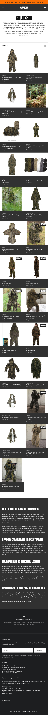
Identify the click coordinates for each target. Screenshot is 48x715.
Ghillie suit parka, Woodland (35, 385)
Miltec (4, 75)
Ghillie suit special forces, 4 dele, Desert (10, 181)
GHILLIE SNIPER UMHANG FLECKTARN (10, 249)
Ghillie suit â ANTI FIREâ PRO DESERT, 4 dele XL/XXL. (35, 453)
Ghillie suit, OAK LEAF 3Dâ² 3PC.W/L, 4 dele (10, 317)
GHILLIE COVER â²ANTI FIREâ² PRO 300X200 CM (11, 147)
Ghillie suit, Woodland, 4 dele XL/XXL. (35, 146)
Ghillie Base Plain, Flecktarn (10, 417)
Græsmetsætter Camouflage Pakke (11, 215)
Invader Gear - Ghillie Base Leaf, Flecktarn (12, 453)
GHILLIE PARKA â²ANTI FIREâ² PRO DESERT (35, 317)
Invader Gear (30, 75)
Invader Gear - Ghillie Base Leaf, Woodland (12, 112)
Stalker (4, 281)
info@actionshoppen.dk (14, 671)
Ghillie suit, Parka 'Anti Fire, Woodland (10, 487)
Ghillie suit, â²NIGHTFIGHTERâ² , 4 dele (36, 418)
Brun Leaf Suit (30, 350)
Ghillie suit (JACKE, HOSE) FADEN (34, 249)
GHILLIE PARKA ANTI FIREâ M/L (12, 385)
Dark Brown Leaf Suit (32, 283)
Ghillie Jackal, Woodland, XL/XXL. (10, 351)
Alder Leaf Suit (6, 283)
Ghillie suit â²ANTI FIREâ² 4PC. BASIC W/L (12, 78)
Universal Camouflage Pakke (35, 112)
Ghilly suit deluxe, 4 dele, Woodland (34, 215)
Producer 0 (5, 179)
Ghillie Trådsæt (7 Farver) (34, 181)
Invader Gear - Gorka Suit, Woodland (34, 77)
